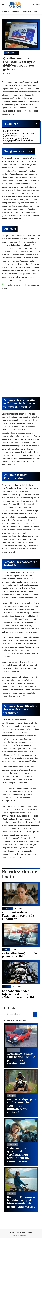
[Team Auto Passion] (15, 4)
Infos (5, 949)
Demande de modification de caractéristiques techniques (19, 141)
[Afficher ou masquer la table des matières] (30, 124)
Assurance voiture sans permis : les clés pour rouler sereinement (21, 1059)
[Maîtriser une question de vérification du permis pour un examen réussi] (21, 1130)
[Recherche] (32, 4)
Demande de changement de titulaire (16, 138)
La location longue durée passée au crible (19, 955)
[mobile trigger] (4, 4)
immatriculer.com (22, 183)
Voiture (6, 987)
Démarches (11, 52)
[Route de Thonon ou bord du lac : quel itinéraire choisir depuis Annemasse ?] (21, 1179)
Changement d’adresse (12, 130)
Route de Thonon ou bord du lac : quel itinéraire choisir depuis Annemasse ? (21, 1202)
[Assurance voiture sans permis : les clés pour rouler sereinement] (21, 1036)
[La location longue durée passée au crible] (21, 934)
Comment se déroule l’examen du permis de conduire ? (18, 915)
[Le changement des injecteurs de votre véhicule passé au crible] (21, 972)
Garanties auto (13, 1050)
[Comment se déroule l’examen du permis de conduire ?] (21, 893)
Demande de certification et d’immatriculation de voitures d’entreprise (20, 134)
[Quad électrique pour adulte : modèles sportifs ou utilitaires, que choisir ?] (21, 1081)
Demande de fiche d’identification (15, 137)
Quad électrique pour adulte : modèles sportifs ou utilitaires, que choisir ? (22, 1105)
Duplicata (8, 132)
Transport (11, 1096)
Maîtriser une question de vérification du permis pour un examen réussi (18, 1154)
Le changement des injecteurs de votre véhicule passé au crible (18, 994)
